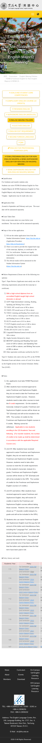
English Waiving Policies (28, 76)
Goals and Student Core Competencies (21, 94)
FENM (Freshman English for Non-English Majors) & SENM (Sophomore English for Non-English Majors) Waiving (21, 160)
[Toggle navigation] (33, 14)
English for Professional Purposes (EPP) (22, 149)
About (7, 675)
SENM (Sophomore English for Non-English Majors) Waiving (21, 171)
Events (21, 675)
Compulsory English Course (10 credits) (21, 102)
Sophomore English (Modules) (21, 115)
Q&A (21, 142)
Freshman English (21, 109)
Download (21, 679)
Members (7, 679)
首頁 (5, 76)
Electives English (21, 126)
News (7, 670)
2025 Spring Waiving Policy (28, 592)
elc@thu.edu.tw (22, 732)
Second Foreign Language (21, 137)
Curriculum (13, 76)
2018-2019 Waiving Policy (28, 647)
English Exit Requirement (21, 131)
